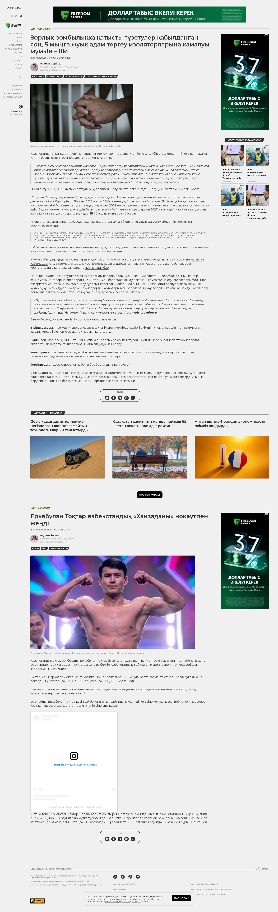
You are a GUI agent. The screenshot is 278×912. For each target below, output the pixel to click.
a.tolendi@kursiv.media (51, 542)
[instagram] (115, 877)
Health (18, 64)
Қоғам (18, 53)
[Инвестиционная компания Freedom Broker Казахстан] (13, 25)
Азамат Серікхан (51, 63)
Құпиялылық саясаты (207, 884)
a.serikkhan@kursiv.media (52, 70)
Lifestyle (17, 57)
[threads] (130, 877)
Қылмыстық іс (54, 77)
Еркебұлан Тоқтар (59, 548)
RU (11, 16)
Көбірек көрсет (149, 494)
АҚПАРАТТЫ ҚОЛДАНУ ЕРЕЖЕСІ (210, 895)
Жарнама (17, 89)
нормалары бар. (97, 267)
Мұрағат (122, 889)
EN (16, 16)
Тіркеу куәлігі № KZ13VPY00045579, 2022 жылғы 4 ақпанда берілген (59, 881)
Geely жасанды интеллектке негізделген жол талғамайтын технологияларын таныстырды (59, 425)
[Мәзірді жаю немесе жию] (20, 77)
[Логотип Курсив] (14, 7)
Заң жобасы (38, 77)
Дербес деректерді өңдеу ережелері (214, 889)
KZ (20, 16)
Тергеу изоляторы (74, 77)
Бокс (44, 548)
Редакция (17, 86)
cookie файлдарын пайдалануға (122, 901)
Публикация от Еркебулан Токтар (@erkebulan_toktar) (74, 807)
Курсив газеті (15, 45)
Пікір (19, 41)
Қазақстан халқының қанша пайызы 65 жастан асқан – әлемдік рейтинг (149, 423)
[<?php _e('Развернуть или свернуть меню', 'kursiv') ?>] (21, 107)
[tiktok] (123, 877)
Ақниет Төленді (50, 535)
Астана (35, 548)
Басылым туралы (127, 884)
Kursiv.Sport (58, 669)
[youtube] (138, 877)
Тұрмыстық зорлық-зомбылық (101, 77)
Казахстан (16, 111)
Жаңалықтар (15, 33)
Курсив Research (13, 49)
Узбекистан (16, 115)
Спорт (19, 68)
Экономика (16, 60)
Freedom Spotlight (12, 97)
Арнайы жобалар (13, 93)
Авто (19, 37)
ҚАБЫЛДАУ (181, 898)
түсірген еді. (97, 818)
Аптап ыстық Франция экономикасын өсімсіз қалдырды (231, 423)
